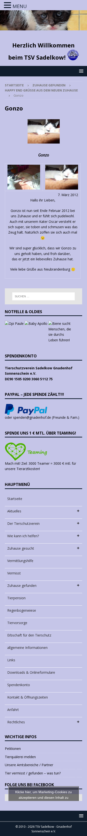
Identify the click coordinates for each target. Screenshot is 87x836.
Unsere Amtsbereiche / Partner (29, 765)
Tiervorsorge (17, 622)
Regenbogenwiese (21, 610)
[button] (80, 71)
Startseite (14, 498)
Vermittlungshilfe (20, 560)
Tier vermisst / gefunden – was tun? (33, 773)
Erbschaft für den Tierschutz (29, 635)
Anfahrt (13, 709)
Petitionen (13, 748)
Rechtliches (16, 722)
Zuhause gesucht (20, 548)
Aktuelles (14, 511)
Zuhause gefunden (48, 85)
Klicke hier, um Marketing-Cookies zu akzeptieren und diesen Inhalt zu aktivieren (43, 797)
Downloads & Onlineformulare (31, 672)
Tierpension (16, 598)
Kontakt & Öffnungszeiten (27, 697)
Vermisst (14, 573)
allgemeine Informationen (27, 647)
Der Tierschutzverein (23, 523)
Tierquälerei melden (20, 756)
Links (11, 660)
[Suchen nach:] (43, 296)
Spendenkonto (18, 684)
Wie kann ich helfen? (23, 536)
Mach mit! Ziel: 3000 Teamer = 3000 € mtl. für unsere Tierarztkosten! (40, 466)
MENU (20, 6)
